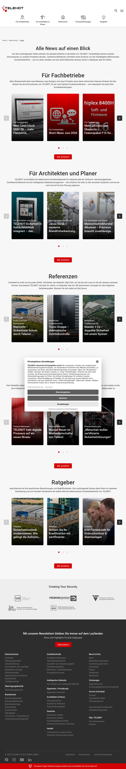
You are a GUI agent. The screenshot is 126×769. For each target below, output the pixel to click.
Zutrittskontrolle (12, 681)
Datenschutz (84, 754)
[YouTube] (22, 759)
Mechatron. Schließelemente (59, 670)
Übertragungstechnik (14, 690)
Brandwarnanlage (12, 704)
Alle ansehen (63, 157)
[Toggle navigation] (122, 11)
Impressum (70, 754)
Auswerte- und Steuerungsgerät (60, 664)
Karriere (92, 724)
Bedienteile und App (13, 670)
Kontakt (92, 695)
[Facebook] (6, 759)
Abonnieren (63, 644)
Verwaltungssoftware (56, 661)
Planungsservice (54, 701)
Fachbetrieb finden (97, 698)
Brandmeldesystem (13, 698)
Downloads (94, 667)
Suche (116, 10)
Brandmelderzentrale (14, 701)
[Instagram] (14, 759)
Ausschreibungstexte (56, 706)
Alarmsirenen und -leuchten (17, 667)
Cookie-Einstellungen (103, 754)
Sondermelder (11, 710)
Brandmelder (10, 678)
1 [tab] (59, 148)
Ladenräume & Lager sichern (59, 732)
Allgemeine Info (95, 684)
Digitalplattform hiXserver (16, 675)
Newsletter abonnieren (98, 661)
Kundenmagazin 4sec (98, 664)
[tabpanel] (27, 117)
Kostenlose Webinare (56, 703)
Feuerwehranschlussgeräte (16, 719)
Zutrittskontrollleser (55, 667)
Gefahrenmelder (12, 672)
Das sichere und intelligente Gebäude (63, 684)
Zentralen (9, 658)
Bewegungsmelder (13, 661)
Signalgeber (10, 713)
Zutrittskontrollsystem (56, 658)
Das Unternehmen (96, 721)
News (91, 658)
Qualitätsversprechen (98, 710)
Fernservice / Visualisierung (17, 716)
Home (4, 40)
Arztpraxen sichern (55, 715)
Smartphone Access (55, 672)
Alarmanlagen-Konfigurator (100, 707)
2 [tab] (63, 148)
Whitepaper (94, 672)
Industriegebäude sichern (58, 721)
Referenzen (94, 675)
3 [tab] (67, 148)
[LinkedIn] (29, 759)
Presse (92, 670)
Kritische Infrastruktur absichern (61, 724)
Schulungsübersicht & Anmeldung (103, 687)
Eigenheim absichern (56, 692)
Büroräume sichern (55, 718)
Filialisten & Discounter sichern (60, 735)
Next (119, 118)
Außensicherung (12, 664)
